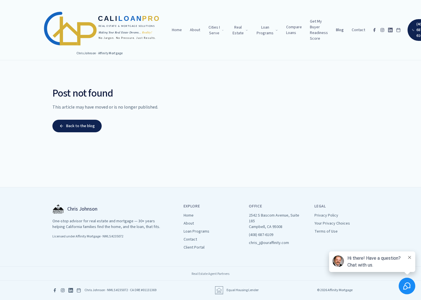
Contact (358, 30)
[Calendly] (398, 30)
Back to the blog (80, 126)
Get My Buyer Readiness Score (319, 30)
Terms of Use (326, 231)
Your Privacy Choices (332, 223)
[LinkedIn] (390, 30)
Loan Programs (265, 30)
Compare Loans (294, 30)
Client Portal (194, 247)
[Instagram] (382, 30)
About (195, 30)
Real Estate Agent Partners (210, 273)
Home (177, 30)
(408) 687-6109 (261, 235)
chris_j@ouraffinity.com (269, 243)
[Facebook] (374, 30)
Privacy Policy (326, 215)
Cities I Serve (214, 30)
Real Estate (238, 30)
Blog (340, 30)
